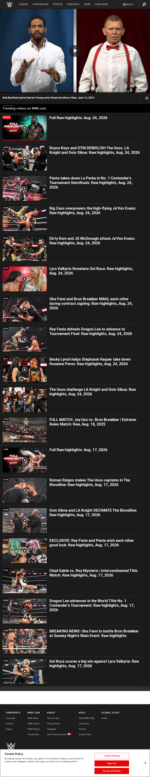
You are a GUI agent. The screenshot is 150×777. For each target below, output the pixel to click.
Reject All (111, 763)
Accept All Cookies (112, 771)
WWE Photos (34, 729)
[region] (75, 763)
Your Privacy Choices (57, 734)
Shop (87, 4)
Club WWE (101, 4)
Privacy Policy (53, 723)
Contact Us (84, 723)
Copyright (51, 729)
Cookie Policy (85, 734)
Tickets (58, 4)
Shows (23, 4)
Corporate (10, 718)
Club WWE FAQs (86, 718)
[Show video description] (140, 98)
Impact (9, 729)
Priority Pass (33, 734)
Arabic (104, 718)
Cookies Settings (112, 756)
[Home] (9, 4)
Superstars (40, 4)
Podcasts (73, 4)
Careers (9, 723)
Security (82, 729)
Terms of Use (53, 718)
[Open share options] (147, 98)
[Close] (145, 763)
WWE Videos (34, 723)
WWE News (33, 718)
